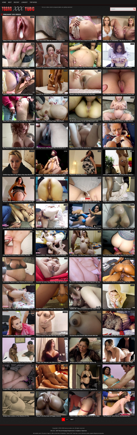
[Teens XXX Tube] (20, 9)
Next (72, 419)
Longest (24, 2)
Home (4, 2)
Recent (16, 2)
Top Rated (33, 2)
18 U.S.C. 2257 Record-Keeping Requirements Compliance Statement (68, 430)
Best (10, 2)
